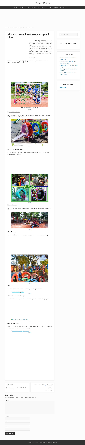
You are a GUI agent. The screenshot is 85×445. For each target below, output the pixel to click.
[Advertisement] (42, 17)
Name (7, 416)
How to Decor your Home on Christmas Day (16, 388)
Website (7, 427)
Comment (7, 400)
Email (6, 421)
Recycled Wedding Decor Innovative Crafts (43, 387)
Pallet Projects (62, 87)
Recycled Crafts (42, 3)
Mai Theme (55, 442)
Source (29, 109)
